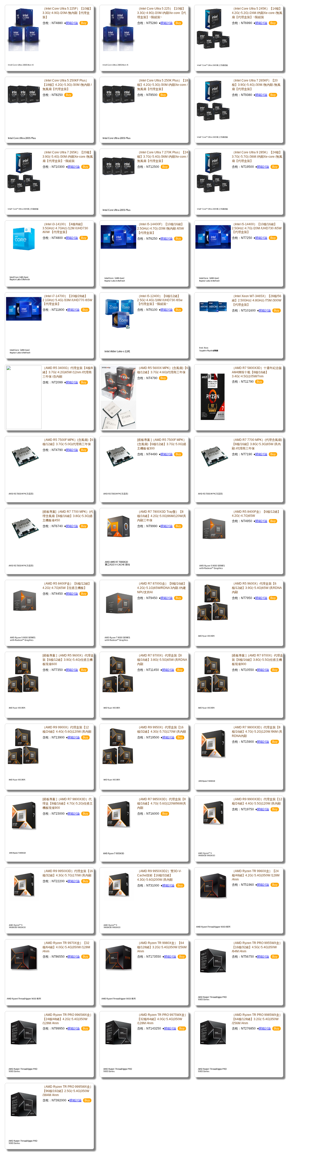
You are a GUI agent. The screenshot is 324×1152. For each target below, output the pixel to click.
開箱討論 (72, 23)
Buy (83, 23)
